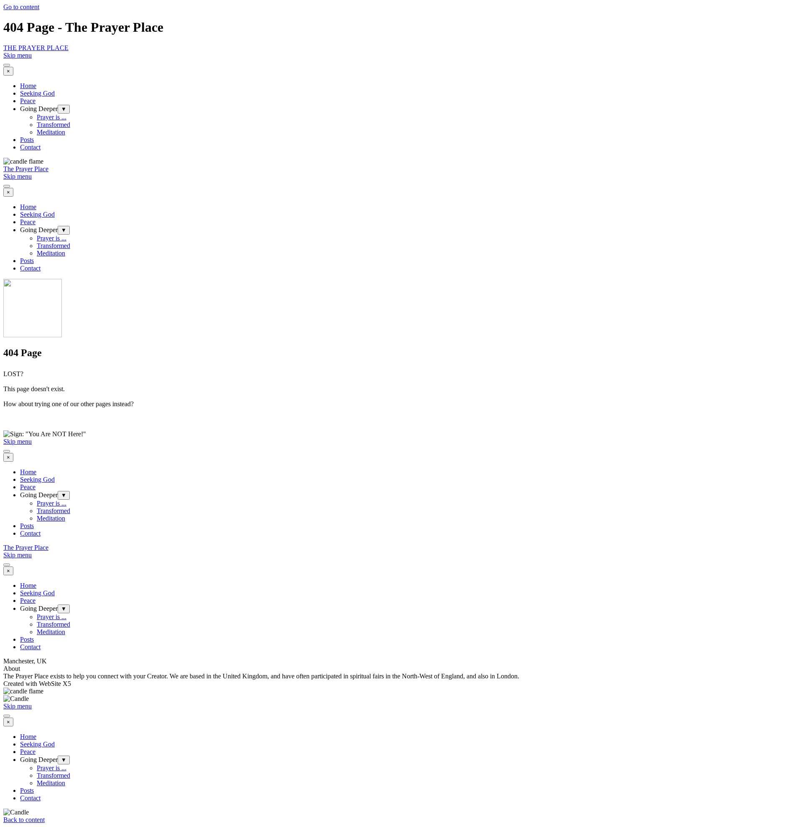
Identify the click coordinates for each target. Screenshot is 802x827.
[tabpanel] (401, 400)
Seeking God (37, 93)
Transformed (53, 124)
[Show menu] (6, 65)
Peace (28, 100)
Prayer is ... (51, 117)
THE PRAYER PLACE (36, 47)
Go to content (21, 6)
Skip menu (17, 55)
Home (28, 85)
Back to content (24, 819)
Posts (27, 139)
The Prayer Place (25, 168)
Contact (30, 147)
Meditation (51, 132)
